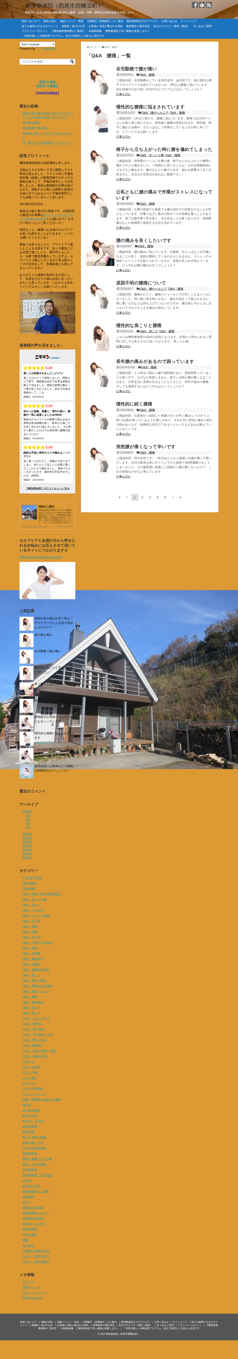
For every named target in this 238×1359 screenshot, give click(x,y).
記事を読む (123, 94)
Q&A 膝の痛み (33, 1002)
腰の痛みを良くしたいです (143, 240)
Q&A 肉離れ (31, 964)
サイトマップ (188, 21)
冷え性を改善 (31, 1110)
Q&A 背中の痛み (34, 980)
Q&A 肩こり (149, 331)
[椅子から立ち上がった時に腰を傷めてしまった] (100, 161)
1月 (27, 827)
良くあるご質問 (202, 26)
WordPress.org (32, 1298)
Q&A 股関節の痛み (35, 969)
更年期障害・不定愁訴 (37, 1175)
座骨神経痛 (29, 1153)
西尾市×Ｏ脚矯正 (47, 85)
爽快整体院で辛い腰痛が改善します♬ (127, 30)
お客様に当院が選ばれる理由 (106, 26)
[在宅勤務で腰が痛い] (100, 80)
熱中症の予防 (31, 1186)
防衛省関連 (29, 1229)
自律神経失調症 (32, 1218)
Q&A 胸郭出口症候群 (37, 985)
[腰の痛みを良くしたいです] (100, 252)
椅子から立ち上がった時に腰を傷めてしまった (164, 149)
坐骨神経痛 (29, 1126)
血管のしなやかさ (34, 1223)
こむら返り (29, 1077)
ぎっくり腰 (29, 1072)
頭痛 (25, 1240)
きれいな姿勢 (31, 1067)
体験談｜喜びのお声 (73, 26)
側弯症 (26, 1104)
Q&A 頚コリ (31, 1007)
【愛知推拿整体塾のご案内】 (68, 30)
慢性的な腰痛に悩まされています (150, 106)
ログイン (28, 1281)
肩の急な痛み (31, 122)
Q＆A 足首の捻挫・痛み (39, 1050)
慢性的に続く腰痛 (134, 403)
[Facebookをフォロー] (195, 5)
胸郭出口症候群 (32, 1207)
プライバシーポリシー (35, 30)
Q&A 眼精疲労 (33, 958)
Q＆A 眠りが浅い (34, 1040)
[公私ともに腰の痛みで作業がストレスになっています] (100, 203)
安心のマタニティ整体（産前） (171, 26)
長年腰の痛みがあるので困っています (155, 361)
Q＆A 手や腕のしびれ (37, 1034)
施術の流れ (49, 21)
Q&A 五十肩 (31, 921)
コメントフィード (34, 1292)
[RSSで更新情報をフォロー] (209, 5)
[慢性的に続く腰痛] (100, 416)
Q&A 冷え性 (31, 937)
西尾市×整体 (47, 82)
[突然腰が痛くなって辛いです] (100, 458)
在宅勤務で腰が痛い (136, 68)
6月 (27, 819)
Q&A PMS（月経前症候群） (42, 894)
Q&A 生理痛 (31, 953)
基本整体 (28, 1132)
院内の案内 (29, 1234)
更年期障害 (29, 1169)
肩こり (26, 1202)
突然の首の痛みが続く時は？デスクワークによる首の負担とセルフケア (53, 623)
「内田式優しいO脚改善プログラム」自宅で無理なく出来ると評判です (63, 35)
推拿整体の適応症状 (138, 26)
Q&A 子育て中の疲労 (37, 942)
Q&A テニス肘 (33, 910)
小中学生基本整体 (34, 1148)
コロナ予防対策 (32, 1088)
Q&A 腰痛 (147, 74)
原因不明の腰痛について (141, 282)
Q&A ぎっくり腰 (152, 155)
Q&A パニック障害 (35, 915)
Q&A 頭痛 (28, 888)
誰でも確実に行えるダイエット (40, 26)
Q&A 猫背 (30, 948)
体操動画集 (95, 30)
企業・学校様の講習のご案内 (41, 1099)
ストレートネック (34, 1094)
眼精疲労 (28, 1196)
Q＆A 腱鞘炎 (31, 1045)
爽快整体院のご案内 (35, 1191)
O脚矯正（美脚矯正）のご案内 (105, 21)
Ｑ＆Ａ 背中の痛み (35, 1261)
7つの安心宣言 (32, 877)
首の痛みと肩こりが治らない (53, 700)
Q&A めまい (31, 904)
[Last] (180, 497)
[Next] (172, 497)
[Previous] (127, 497)
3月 (27, 823)
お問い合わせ (169, 21)
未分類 (26, 1180)
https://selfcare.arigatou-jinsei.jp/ (41, 557)
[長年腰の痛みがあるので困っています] (100, 373)
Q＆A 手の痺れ (33, 1029)
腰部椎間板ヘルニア (35, 1213)
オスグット (29, 1083)
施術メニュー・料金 (71, 21)
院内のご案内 (46, 506)
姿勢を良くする (32, 1142)
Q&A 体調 (30, 926)
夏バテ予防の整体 (34, 1137)
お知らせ (28, 1061)
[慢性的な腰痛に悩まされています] (100, 118)
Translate (49, 48)
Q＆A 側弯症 (31, 1023)
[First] (119, 497)
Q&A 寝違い (30, 883)
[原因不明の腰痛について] (100, 294)
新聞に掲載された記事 (37, 1159)
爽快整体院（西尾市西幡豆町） (64, 6)
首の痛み (28, 1245)
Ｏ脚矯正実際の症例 (35, 1251)
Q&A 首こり (31, 1013)
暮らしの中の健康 (34, 1164)
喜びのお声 (29, 1115)
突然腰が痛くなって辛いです (146, 446)
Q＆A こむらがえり (36, 1018)
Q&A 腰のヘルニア (154, 112)
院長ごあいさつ (31, 21)
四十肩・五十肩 (32, 1121)
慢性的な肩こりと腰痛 (139, 325)
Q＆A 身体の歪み (34, 1056)
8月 (27, 815)
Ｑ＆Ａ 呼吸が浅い (35, 1256)
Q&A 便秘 (30, 931)
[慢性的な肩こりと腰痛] (100, 337)
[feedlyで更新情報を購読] (202, 5)
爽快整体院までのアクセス (142, 21)
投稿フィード (31, 1287)
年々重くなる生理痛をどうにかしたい (47, 142)
